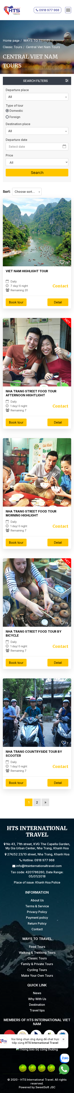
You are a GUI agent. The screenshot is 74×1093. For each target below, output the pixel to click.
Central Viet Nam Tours (43, 47)
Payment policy (37, 917)
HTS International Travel (41, 1042)
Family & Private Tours (37, 964)
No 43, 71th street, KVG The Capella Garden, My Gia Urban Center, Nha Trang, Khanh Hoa (38, 846)
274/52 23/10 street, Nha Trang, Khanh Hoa (37, 854)
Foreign (14, 117)
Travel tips (37, 1010)
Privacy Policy (37, 912)
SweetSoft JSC (45, 1087)
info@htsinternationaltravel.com (38, 866)
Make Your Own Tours (37, 975)
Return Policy (37, 923)
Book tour (16, 302)
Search (37, 172)
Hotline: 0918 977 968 (38, 860)
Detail (58, 302)
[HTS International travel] (12, 10)
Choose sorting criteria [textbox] (27, 192)
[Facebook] (23, 1068)
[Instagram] (42, 1068)
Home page (11, 40)
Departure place (17, 90)
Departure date (16, 140)
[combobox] (37, 97)
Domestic (16, 111)
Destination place (18, 124)
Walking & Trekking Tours (37, 952)
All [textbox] (10, 97)
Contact (37, 929)
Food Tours (37, 947)
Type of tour (14, 105)
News (37, 993)
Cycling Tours (37, 970)
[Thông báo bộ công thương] (37, 1049)
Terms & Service (37, 906)
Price (9, 155)
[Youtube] (32, 1068)
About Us (37, 900)
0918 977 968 (48, 10)
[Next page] (45, 802)
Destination (37, 1005)
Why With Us (37, 999)
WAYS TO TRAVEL (37, 40)
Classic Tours (12, 47)
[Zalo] (51, 1068)
